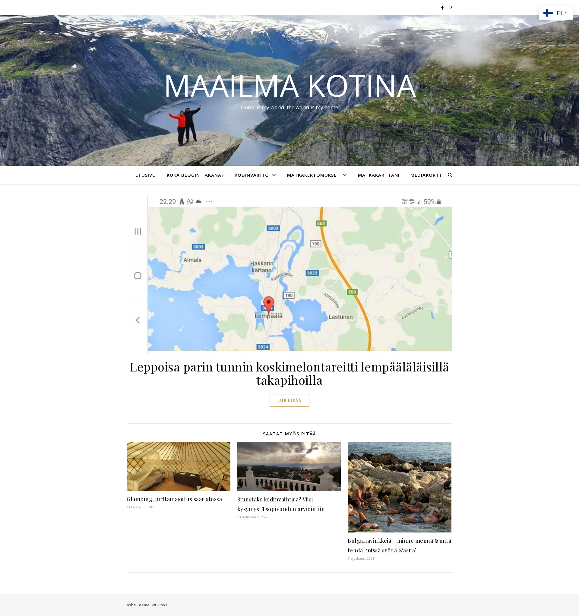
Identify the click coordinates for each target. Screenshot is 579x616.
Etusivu (145, 175)
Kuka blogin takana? (195, 175)
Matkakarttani (379, 175)
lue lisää (289, 400)
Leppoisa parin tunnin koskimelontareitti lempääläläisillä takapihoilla (289, 373)
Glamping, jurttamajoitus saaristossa (174, 499)
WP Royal (160, 605)
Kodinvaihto (252, 175)
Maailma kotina (289, 85)
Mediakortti (427, 175)
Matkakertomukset (313, 175)
